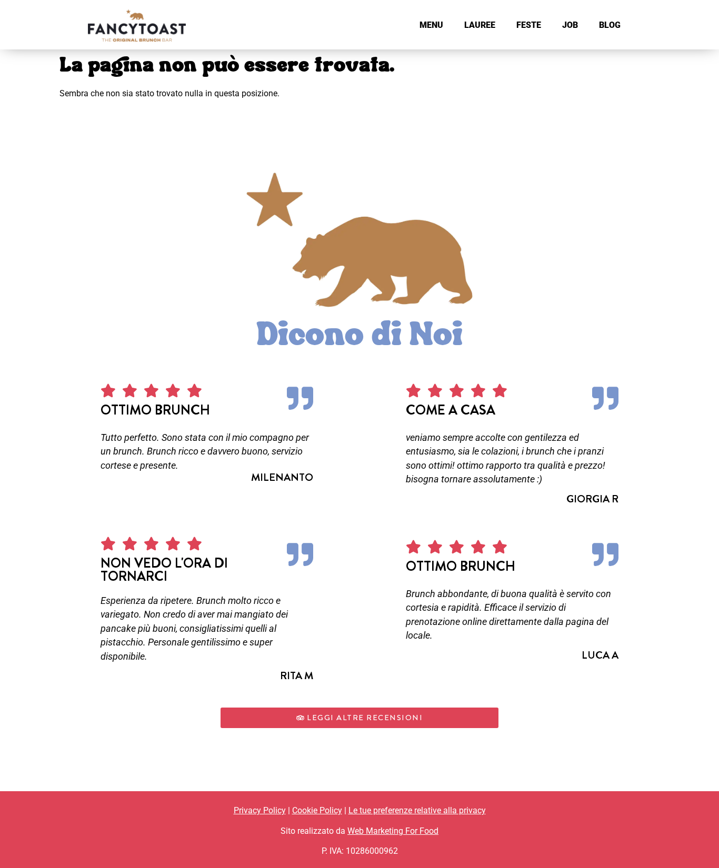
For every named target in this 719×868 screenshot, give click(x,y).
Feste (528, 25)
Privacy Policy (260, 810)
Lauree (479, 25)
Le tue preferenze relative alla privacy (417, 810)
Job (570, 25)
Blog (610, 25)
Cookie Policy (317, 810)
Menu (431, 25)
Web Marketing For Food (392, 831)
